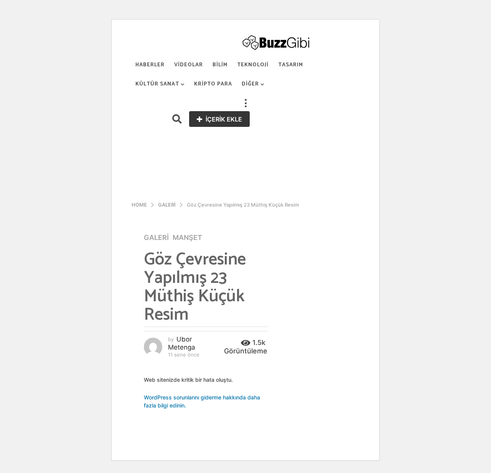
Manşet (187, 237)
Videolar (188, 65)
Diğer (250, 84)
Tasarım (290, 65)
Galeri (156, 237)
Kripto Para (213, 84)
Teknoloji (253, 65)
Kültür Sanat (157, 84)
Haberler (150, 65)
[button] (245, 103)
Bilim (220, 65)
